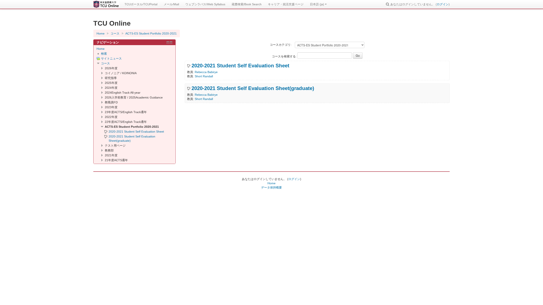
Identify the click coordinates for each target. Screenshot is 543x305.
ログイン (443, 4)
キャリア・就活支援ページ (286, 4)
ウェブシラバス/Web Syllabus (205, 4)
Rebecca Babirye (206, 72)
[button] (388, 4)
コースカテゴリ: (280, 44)
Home (101, 48)
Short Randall (204, 76)
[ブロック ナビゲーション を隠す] (168, 42)
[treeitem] (134, 49)
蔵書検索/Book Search (247, 4)
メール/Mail (171, 4)
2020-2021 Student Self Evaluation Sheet (240, 65)
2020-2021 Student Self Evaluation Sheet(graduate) (253, 88)
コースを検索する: (284, 56)
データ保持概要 (271, 187)
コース (105, 63)
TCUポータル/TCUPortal (141, 4)
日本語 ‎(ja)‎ (317, 4)
